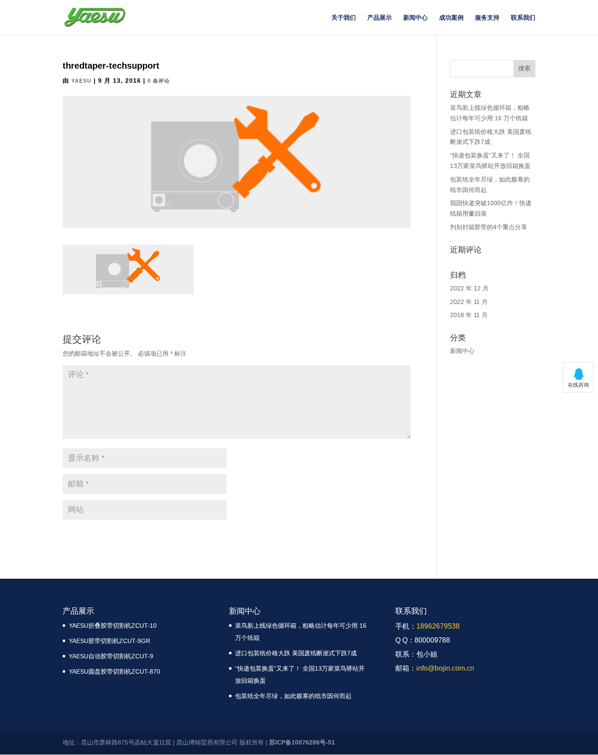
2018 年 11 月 (469, 314)
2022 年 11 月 (469, 301)
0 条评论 (159, 81)
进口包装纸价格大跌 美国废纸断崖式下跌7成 (296, 653)
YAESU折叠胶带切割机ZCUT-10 (113, 625)
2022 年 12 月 (469, 288)
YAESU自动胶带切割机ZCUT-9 (111, 656)
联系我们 (523, 17)
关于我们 (343, 17)
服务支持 (487, 17)
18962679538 (438, 626)
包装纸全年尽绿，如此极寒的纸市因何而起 (293, 695)
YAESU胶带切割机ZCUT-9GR (109, 640)
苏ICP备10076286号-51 (302, 742)
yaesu (81, 81)
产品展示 (379, 17)
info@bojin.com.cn (445, 668)
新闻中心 (415, 17)
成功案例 (451, 17)
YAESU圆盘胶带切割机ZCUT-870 (114, 671)
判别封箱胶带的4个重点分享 (488, 227)
